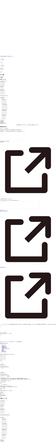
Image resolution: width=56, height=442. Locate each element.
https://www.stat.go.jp (50, 324)
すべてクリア (2, 121)
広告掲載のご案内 (4, 347)
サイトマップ (3, 345)
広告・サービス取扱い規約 (5, 348)
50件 (5, 123)
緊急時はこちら (4, 351)
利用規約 (3, 349)
